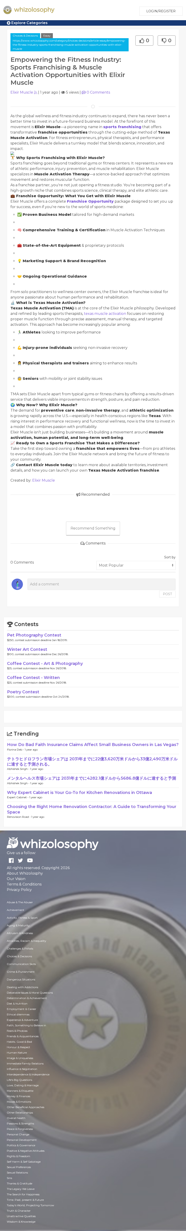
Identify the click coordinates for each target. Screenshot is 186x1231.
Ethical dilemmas (18, 1014)
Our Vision (16, 879)
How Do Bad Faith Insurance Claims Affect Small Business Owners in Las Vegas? (93, 744)
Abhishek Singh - (18, 769)
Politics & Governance (21, 1145)
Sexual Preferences (19, 1167)
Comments (98, 92)
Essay (47, 35)
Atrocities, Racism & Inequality (26, 941)
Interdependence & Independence (28, 1074)
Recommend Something (93, 528)
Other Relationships (20, 1112)
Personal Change (18, 1134)
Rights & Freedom (18, 1156)
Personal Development (22, 1139)
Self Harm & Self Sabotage (24, 1161)
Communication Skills (21, 964)
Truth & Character (19, 1210)
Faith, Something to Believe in (26, 1025)
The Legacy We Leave (20, 1189)
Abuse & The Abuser (20, 902)
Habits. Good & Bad (19, 1041)
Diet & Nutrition (17, 1003)
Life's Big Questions (19, 1080)
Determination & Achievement (27, 998)
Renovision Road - (19, 816)
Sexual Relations (17, 1172)
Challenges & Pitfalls (20, 948)
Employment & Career (21, 1009)
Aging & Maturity (18, 925)
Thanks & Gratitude (19, 1183)
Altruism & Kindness (20, 933)
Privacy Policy (19, 890)
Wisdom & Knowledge (21, 1221)
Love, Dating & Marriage (23, 1085)
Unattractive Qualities (21, 1216)
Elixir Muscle (21, 92)
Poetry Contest (23, 691)
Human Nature (17, 1052)
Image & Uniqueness (20, 1058)
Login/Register (161, 11)
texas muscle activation (105, 313)
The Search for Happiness (23, 1194)
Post (167, 594)
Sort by (170, 557)
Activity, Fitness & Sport (22, 917)
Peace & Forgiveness (20, 1129)
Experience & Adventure (22, 1020)
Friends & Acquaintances (23, 1036)
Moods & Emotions (19, 1101)
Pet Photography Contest (34, 635)
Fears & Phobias (17, 1030)
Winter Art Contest (27, 649)
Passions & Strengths (20, 1123)
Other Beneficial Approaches (25, 1107)
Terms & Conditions (24, 884)
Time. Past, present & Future (25, 1199)
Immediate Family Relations (25, 1063)
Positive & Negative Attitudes (25, 1150)
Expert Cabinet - (18, 797)
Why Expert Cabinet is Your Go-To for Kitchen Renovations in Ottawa (79, 792)
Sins (9, 1178)
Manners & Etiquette (20, 1090)
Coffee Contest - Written (33, 677)
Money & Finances (18, 1096)
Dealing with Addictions (22, 987)
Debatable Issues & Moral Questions (30, 992)
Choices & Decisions (25, 35)
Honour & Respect (18, 1047)
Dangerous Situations (21, 979)
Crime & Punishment (21, 971)
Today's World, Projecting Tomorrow (30, 1205)
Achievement (15, 910)
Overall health (16, 1118)
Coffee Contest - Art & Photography (45, 663)
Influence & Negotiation (22, 1069)
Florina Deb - (16, 749)
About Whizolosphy (25, 873)
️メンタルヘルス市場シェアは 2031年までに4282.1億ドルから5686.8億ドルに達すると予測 (91, 778)
